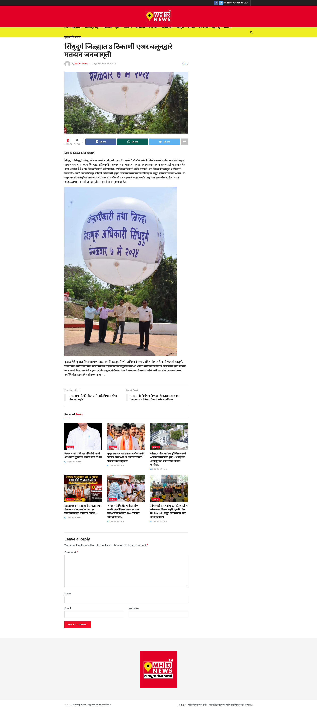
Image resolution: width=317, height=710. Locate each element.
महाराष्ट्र (216, 27)
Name (67, 593)
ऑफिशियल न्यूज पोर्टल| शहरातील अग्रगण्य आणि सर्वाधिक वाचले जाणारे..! (220, 704)
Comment (71, 552)
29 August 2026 (74, 461)
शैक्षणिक (140, 27)
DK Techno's (104, 704)
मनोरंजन (204, 27)
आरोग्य (108, 27)
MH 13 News (81, 63)
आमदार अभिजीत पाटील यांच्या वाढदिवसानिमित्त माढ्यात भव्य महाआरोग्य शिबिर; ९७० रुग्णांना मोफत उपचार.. (123, 511)
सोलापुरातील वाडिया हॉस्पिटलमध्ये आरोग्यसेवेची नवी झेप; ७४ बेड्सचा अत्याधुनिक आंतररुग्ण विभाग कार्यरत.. (168, 459)
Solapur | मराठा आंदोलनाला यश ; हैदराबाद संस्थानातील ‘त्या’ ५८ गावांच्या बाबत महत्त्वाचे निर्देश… (82, 509)
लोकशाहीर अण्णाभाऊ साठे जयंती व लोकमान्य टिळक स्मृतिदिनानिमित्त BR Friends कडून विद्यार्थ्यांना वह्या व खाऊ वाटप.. (169, 511)
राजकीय (153, 27)
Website (134, 608)
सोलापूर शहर (92, 27)
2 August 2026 (159, 469)
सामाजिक (167, 27)
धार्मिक (128, 27)
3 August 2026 (116, 465)
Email (67, 608)
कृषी (118, 27)
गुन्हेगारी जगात (72, 37)
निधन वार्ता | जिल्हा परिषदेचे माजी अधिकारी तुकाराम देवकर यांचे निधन (83, 455)
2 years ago (99, 63)
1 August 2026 (116, 521)
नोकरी (191, 27)
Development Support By (85, 704)
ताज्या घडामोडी (72, 27)
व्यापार (228, 27)
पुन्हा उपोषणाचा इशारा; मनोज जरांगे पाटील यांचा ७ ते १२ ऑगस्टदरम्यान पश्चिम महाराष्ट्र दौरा (125, 457)
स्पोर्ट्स (180, 27)
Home (180, 704)
